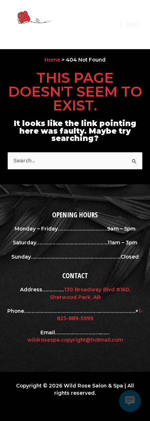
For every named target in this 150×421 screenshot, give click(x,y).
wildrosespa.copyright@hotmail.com (75, 340)
